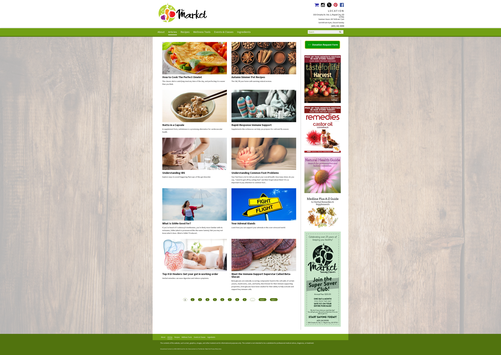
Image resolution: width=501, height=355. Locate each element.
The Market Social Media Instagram (323, 5)
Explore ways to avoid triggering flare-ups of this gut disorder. (186, 177)
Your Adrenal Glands (243, 223)
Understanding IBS (173, 173)
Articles (172, 32)
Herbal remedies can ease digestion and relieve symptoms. (185, 278)
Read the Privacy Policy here (213, 349)
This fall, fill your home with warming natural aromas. (251, 81)
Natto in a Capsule (173, 125)
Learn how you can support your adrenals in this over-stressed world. (258, 227)
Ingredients (244, 32)
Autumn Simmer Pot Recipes (248, 77)
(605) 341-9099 (337, 26)
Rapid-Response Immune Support (251, 125)
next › (262, 299)
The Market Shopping (316, 5)
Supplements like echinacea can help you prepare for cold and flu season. (260, 129)
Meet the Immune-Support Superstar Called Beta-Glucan (261, 275)
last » (273, 299)
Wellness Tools (201, 32)
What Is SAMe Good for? (176, 223)
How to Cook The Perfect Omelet (182, 77)
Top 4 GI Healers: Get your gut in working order (190, 274)
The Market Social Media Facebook (342, 5)
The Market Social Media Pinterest (335, 5)
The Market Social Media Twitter (329, 5)
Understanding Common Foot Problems (255, 173)
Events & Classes (223, 32)
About (161, 32)
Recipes (185, 32)
